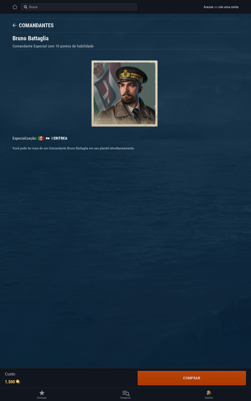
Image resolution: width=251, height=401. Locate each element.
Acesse (208, 7)
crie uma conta (228, 7)
